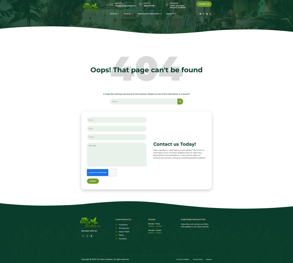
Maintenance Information (149, 14)
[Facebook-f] (83, 236)
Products (127, 14)
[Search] (180, 102)
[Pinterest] (207, 14)
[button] (210, 13)
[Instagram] (204, 14)
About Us (170, 14)
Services (113, 14)
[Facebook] (200, 14)
